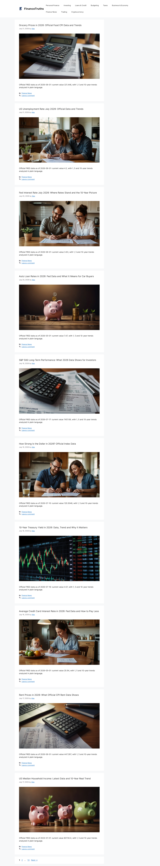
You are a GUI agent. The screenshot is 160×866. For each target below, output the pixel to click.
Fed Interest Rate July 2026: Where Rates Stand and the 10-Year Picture (58, 192)
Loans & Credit (80, 5)
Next (34, 860)
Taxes (105, 5)
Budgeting (95, 5)
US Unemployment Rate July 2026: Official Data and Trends (51, 109)
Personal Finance (52, 5)
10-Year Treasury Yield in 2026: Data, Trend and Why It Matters (53, 527)
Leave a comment (28, 95)
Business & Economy (120, 5)
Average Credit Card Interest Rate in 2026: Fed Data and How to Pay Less (59, 611)
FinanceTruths (34, 8)
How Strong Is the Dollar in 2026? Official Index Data (47, 443)
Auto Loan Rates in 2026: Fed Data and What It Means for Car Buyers (56, 276)
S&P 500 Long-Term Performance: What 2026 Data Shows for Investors (57, 360)
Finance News (51, 12)
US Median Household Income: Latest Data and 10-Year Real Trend (55, 778)
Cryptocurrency (77, 12)
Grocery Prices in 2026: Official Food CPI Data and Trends (50, 25)
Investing (67, 5)
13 (28, 860)
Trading (64, 12)
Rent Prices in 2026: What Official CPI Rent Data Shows (49, 695)
